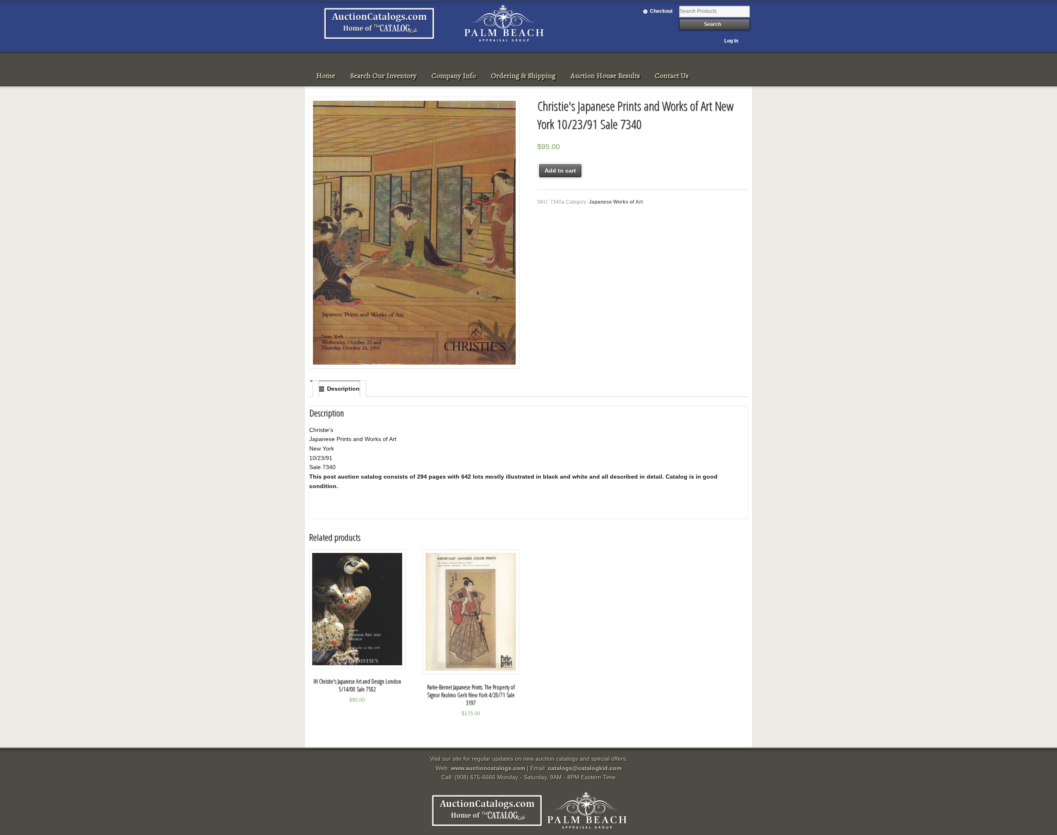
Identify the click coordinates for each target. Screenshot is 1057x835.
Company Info (453, 76)
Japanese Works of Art (616, 202)
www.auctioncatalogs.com (488, 768)
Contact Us (672, 76)
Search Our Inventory (383, 76)
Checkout (661, 11)
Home (325, 76)
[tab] (339, 388)
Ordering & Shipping (523, 76)
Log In (731, 41)
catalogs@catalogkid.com (584, 768)
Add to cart (560, 170)
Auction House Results (605, 76)
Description (343, 388)
